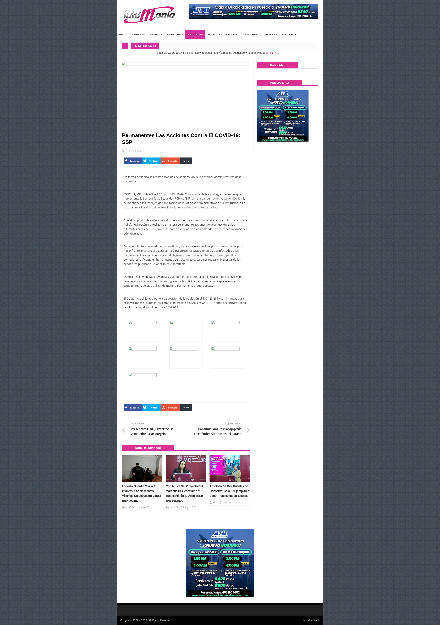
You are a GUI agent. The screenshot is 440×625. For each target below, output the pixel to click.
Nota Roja (232, 34)
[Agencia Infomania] (149, 15)
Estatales (195, 34)
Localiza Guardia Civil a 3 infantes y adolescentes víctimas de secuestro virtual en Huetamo (181, 52)
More (186, 160)
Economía (289, 34)
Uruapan (138, 34)
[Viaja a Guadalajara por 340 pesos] (253, 11)
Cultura (251, 34)
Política (214, 34)
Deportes (270, 34)
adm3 (127, 507)
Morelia (156, 34)
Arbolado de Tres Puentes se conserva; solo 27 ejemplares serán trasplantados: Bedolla (229, 491)
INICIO (123, 34)
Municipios (175, 34)
